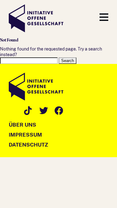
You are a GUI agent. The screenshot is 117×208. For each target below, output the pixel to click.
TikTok (27, 109)
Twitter (42, 109)
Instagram (12, 109)
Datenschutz (28, 145)
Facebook (58, 109)
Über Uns (22, 125)
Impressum (25, 135)
